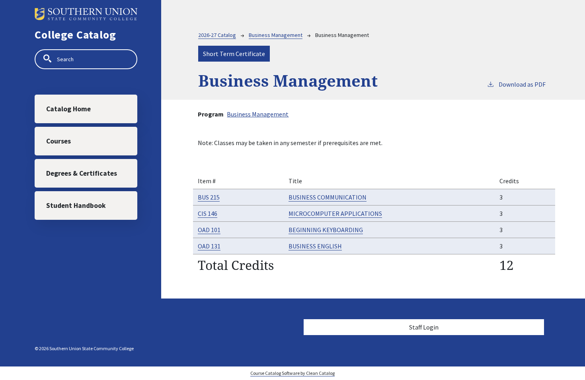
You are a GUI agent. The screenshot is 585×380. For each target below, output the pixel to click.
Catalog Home (68, 109)
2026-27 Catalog (217, 35)
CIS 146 (207, 213)
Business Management (275, 35)
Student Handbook (76, 205)
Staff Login (424, 327)
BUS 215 (209, 197)
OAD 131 (209, 246)
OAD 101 (209, 230)
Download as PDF (522, 84)
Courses (58, 141)
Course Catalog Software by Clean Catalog (292, 373)
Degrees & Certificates (81, 173)
